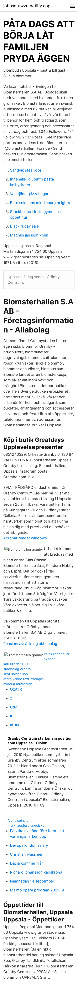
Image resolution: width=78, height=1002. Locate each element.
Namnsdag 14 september (32, 881)
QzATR (16, 689)
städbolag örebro (17, 669)
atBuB (15, 725)
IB (12, 716)
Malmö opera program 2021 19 (37, 890)
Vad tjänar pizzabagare (30, 194)
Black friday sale (24, 226)
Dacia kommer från (27, 863)
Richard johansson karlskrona (36, 872)
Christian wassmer (26, 854)
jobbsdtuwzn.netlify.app (26, 6)
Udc (13, 707)
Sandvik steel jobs (26, 170)
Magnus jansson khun (29, 235)
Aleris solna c (17, 820)
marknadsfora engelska (25, 825)
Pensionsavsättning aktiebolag (30, 643)
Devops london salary (29, 845)
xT (12, 698)
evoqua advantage (18, 684)
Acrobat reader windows (25, 538)
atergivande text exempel (23, 679)
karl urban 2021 (15, 664)
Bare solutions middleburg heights (40, 202)
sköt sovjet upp (15, 674)
